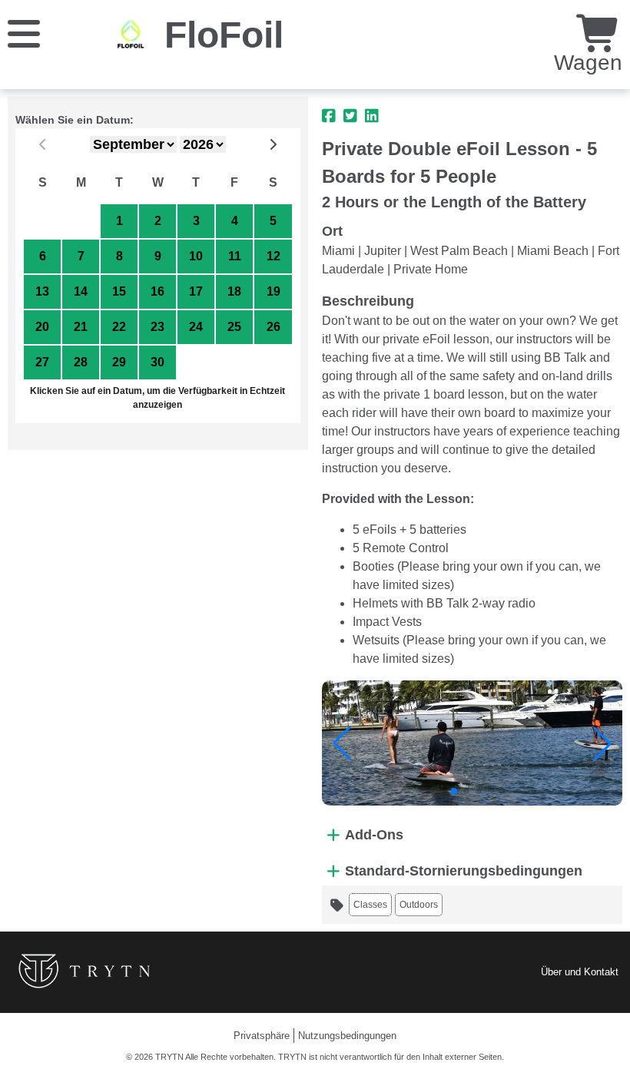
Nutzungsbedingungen (347, 1035)
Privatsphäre (262, 1035)
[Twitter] (350, 115)
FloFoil (224, 35)
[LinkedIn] (372, 115)
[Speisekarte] (24, 32)
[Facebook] (329, 115)
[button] (342, 743)
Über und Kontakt (579, 972)
